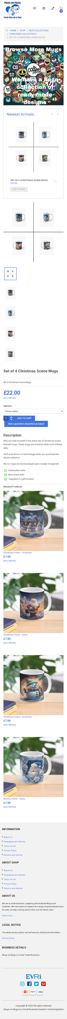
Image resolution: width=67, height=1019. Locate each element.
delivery (12, 398)
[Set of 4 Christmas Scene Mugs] (33, 155)
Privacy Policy (8, 938)
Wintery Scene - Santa (14, 798)
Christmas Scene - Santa (15, 634)
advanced (55, 181)
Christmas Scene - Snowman (17, 717)
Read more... (8, 915)
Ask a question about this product (26, 424)
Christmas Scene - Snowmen (17, 552)
